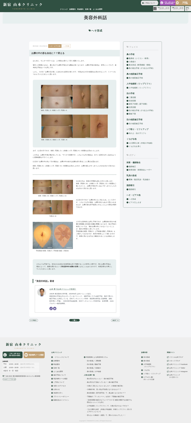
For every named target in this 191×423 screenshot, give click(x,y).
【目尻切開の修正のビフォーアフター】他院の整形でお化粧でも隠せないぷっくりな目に (109, 401)
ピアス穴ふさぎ (135, 202)
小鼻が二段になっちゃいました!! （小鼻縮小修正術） (105, 386)
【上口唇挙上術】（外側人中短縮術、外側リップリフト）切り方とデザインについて (109, 410)
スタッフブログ (174, 361)
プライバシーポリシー (61, 396)
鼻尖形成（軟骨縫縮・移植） (140, 65)
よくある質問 (97, 9)
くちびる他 (132, 139)
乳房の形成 (132, 175)
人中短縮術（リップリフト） (140, 88)
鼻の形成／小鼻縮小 (94, 368)
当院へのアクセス (59, 386)
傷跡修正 (132, 166)
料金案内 (80, 9)
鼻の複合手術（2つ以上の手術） (142, 68)
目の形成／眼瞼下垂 (94, 364)
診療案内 (72, 9)
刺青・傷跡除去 (133, 162)
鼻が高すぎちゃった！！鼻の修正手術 (100, 379)
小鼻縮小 (132, 62)
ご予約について (149, 3)
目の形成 (146, 357)
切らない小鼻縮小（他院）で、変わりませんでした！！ (106, 415)
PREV (34, 320)
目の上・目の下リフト (137, 133)
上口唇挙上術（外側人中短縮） (141, 143)
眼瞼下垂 (132, 114)
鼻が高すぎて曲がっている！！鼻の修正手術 (102, 382)
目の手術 (131, 93)
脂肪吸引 (131, 185)
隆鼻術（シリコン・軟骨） (139, 58)
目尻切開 (132, 107)
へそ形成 (66, 46)
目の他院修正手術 (136, 123)
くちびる (146, 370)
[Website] (51, 308)
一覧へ (74, 320)
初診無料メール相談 (185, 2)
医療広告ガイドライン (61, 400)
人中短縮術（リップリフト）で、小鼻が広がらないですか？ (108, 406)
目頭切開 (132, 101)
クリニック (64, 9)
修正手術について (59, 375)
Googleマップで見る (8, 379)
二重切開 (132, 97)
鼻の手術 (131, 54)
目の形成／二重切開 (94, 361)
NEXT (114, 320)
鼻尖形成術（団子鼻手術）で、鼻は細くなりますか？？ (106, 393)
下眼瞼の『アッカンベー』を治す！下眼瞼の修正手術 (105, 396)
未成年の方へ (58, 393)
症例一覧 (88, 9)
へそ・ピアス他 (54, 46)
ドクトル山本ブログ (176, 357)
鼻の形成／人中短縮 (94, 371)
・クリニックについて (61, 357)
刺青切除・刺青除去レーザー (140, 170)
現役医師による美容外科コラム (97, 357)
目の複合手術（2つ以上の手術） (142, 110)
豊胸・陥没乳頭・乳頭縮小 (139, 179)
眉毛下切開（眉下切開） (138, 104)
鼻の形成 (146, 361)
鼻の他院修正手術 (136, 78)
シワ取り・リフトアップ (137, 129)
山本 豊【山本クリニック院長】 (62, 289)
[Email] (54, 308)
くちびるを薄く (135, 146)
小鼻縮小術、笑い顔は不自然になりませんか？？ (104, 389)
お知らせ (56, 389)
